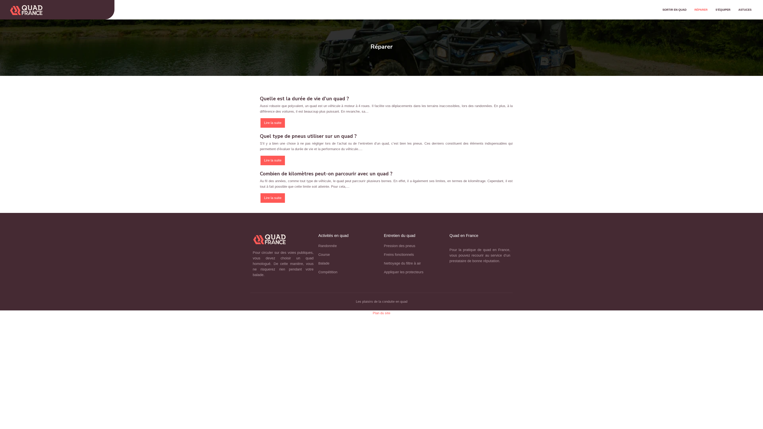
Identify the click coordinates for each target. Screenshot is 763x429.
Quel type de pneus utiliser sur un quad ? (308, 136)
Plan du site (381, 313)
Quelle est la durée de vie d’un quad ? (304, 98)
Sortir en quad (674, 9)
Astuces (744, 9)
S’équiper (723, 9)
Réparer (701, 9)
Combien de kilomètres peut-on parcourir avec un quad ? (326, 173)
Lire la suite (272, 123)
